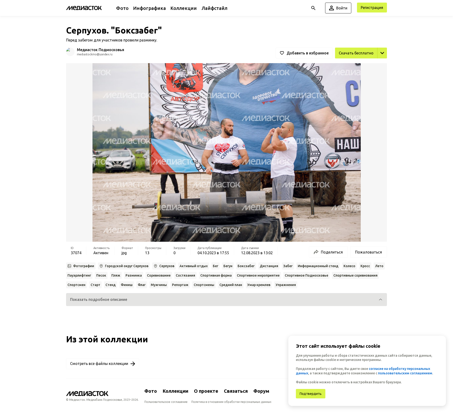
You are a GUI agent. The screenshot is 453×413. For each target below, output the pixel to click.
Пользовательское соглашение (166, 401)
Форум (261, 391)
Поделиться (332, 252)
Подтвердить (311, 394)
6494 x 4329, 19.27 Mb (367, 63)
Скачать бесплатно (356, 53)
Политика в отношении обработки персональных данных (231, 401)
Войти (341, 8)
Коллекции (175, 391)
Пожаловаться (368, 252)
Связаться (236, 391)
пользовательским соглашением (405, 373)
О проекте (206, 391)
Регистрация (372, 7)
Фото (150, 391)
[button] (226, 299)
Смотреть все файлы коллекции (99, 363)
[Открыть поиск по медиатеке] (313, 8)
